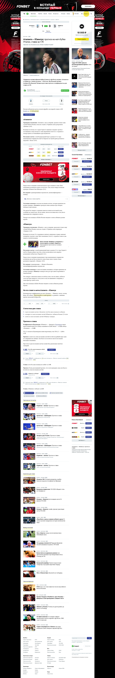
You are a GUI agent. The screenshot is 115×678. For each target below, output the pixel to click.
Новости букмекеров (39, 668)
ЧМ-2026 (76, 13)
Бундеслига (37, 652)
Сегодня (63, 13)
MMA (60, 650)
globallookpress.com (34, 75)
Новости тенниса (51, 657)
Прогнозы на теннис (27, 663)
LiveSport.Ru (26, 19)
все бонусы (88, 419)
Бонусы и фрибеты (27, 668)
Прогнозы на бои (27, 661)
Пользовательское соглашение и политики (80, 657)
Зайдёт (27, 353)
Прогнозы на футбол (44, 19)
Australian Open (62, 657)
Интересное (26, 650)
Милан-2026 (61, 668)
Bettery (25, 673)
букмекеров (58, 324)
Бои (48, 648)
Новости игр (50, 673)
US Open (49, 663)
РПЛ (36, 639)
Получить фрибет (29, 114)
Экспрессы (55, 13)
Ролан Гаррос (62, 661)
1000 (30, 358)
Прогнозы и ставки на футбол (33, 199)
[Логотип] (27, 13)
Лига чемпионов (38, 641)
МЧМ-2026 (61, 645)
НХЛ (60, 641)
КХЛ (60, 639)
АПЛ (36, 647)
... (89, 15)
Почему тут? (76, 161)
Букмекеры (26, 666)
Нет (39, 353)
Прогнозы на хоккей (27, 659)
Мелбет (36, 672)
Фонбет (25, 111)
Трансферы (25, 645)
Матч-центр (26, 641)
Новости (49, 668)
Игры (48, 672)
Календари (25, 643)
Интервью (25, 652)
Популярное (26, 648)
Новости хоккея (50, 639)
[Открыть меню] (24, 13)
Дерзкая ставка (38, 663)
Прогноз (48, 31)
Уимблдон (61, 659)
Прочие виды (50, 666)
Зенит (36, 673)
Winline (36, 670)
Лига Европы (38, 643)
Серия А (36, 650)
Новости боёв (50, 650)
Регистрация (87, 161)
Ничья (46, 100)
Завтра (68, 13)
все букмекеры (88, 154)
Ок (89, 638)
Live (43, 31)
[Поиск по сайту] (91, 13)
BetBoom (25, 672)
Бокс (60, 652)
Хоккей (45, 13)
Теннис (50, 13)
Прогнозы (33, 13)
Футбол (40, 13)
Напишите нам (87, 646)
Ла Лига (36, 648)
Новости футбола (27, 639)
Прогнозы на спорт (35, 19)
